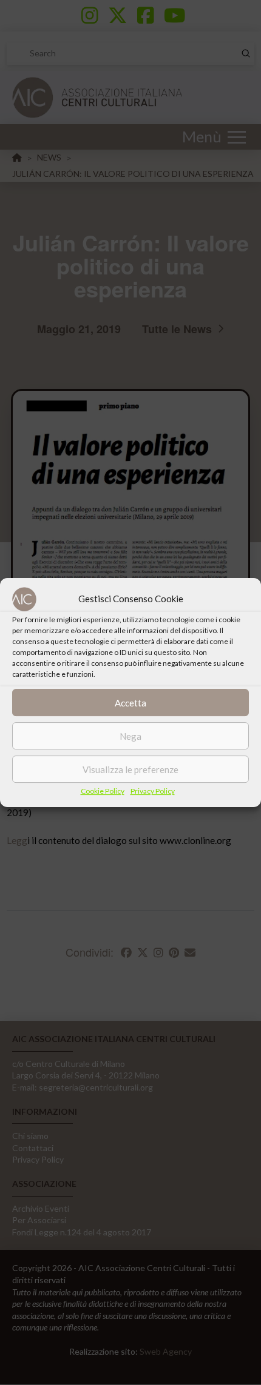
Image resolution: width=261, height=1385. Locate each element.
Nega (130, 736)
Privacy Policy (152, 790)
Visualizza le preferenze (130, 769)
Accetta (130, 702)
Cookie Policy (102, 790)
